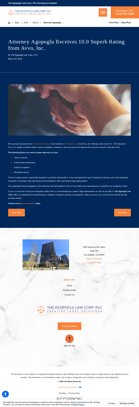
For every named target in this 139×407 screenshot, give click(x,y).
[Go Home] (10, 23)
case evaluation (28, 203)
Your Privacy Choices (68, 387)
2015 (26, 22)
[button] (5, 394)
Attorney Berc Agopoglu (42, 144)
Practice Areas (69, 290)
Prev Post (16, 212)
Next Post (122, 212)
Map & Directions (94, 259)
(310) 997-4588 (125, 13)
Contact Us (69, 295)
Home (69, 285)
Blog (17, 22)
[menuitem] (69, 285)
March (35, 22)
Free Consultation (69, 326)
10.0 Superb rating (71, 144)
